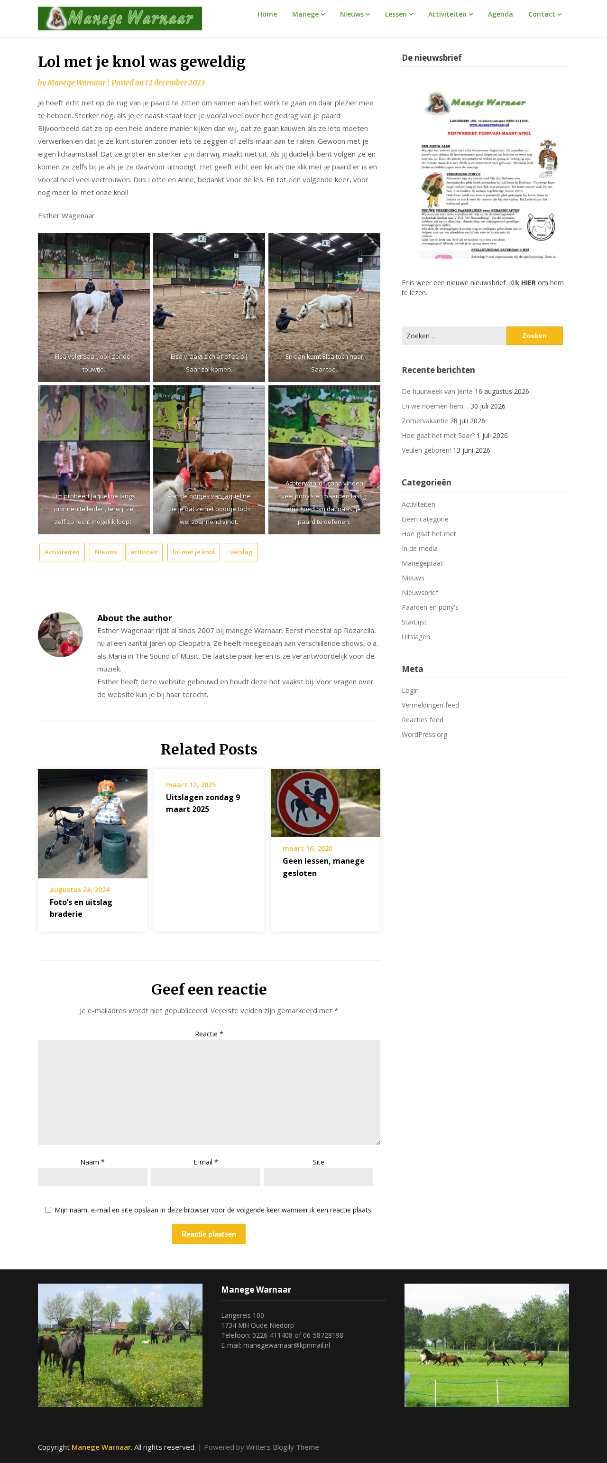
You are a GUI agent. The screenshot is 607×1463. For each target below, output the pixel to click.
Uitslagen (416, 636)
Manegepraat (422, 563)
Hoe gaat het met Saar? (438, 435)
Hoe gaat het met (429, 533)
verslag (241, 552)
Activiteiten (447, 14)
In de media (420, 548)
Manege (305, 14)
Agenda (500, 14)
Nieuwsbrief (420, 592)
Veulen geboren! (426, 450)
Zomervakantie (425, 420)
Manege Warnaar (76, 82)
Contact (541, 14)
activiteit (143, 552)
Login (410, 690)
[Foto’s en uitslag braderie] (92, 820)
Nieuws (352, 14)
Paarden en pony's (430, 607)
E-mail (205, 1161)
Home (267, 14)
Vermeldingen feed (430, 704)
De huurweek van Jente (437, 391)
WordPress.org (424, 734)
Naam (92, 1161)
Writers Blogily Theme (282, 1447)
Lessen (396, 14)
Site (318, 1161)
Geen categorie (425, 518)
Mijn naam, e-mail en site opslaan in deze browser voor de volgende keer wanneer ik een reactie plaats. (214, 1210)
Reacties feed (422, 719)
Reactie (209, 1033)
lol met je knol (194, 552)
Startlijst (414, 621)
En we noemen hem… (435, 405)
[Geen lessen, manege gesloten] (325, 799)
